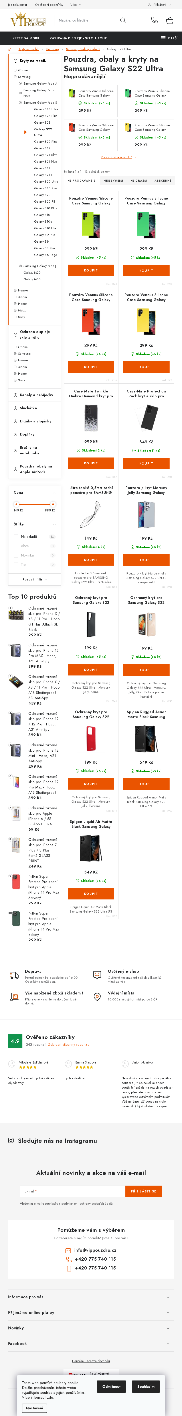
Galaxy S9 (41, 241)
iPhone (23, 70)
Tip (37, 564)
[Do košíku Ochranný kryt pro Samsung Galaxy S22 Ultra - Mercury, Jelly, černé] (91, 669)
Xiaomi (23, 297)
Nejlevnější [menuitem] (113, 181)
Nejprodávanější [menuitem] (82, 181)
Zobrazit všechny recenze (68, 1044)
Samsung (24, 77)
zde (50, 1397)
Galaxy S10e (43, 221)
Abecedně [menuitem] (163, 181)
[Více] (169, 38)
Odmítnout (111, 1386)
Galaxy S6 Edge (45, 255)
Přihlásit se (143, 1191)
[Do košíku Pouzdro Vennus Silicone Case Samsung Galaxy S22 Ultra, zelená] (146, 270)
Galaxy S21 (42, 168)
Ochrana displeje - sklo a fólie (36, 334)
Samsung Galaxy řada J (40, 266)
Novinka (37, 555)
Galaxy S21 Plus (45, 161)
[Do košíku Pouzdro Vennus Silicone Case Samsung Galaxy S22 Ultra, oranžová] (91, 367)
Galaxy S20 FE (44, 201)
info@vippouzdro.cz (95, 1250)
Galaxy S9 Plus (44, 235)
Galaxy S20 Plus (45, 188)
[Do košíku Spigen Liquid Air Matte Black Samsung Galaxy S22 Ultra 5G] (91, 893)
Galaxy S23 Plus (45, 116)
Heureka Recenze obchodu (91, 1361)
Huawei (23, 290)
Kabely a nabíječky (36, 395)
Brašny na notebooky (29, 450)
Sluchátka (28, 408)
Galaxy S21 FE (44, 175)
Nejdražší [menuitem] (139, 181)
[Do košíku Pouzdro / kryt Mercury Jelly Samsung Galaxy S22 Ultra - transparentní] (146, 560)
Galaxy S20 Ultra (46, 181)
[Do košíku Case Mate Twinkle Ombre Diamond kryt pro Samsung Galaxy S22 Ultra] (91, 463)
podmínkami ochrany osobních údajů (87, 1203)
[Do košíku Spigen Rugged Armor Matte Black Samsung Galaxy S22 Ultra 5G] (146, 784)
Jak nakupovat (17, 4)
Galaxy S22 (42, 148)
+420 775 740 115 (155, 20)
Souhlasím (145, 1386)
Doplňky (27, 434)
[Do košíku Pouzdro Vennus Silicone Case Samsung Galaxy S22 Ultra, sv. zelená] (91, 270)
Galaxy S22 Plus (45, 141)
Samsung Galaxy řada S (40, 102)
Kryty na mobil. (33, 60)
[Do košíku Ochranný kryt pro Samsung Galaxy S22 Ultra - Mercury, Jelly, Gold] (146, 670)
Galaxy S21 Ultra (46, 155)
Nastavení (34, 1408)
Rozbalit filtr (32, 579)
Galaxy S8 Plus (44, 248)
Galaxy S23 (42, 122)
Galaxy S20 (42, 195)
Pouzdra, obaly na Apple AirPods (36, 469)
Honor (22, 303)
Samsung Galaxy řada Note (39, 93)
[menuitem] (27, 38)
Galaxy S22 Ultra (43, 132)
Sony (21, 317)
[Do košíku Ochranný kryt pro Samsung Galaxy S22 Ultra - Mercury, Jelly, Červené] (91, 784)
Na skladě (37, 536)
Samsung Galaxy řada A (40, 83)
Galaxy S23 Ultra (46, 109)
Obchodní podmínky (49, 4)
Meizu (22, 310)
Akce (37, 546)
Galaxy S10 (42, 215)
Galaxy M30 (32, 279)
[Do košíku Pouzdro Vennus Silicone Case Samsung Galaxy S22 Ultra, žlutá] (146, 367)
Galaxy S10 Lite (45, 228)
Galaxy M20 (32, 272)
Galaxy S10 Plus (45, 208)
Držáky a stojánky (35, 421)
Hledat (123, 20)
